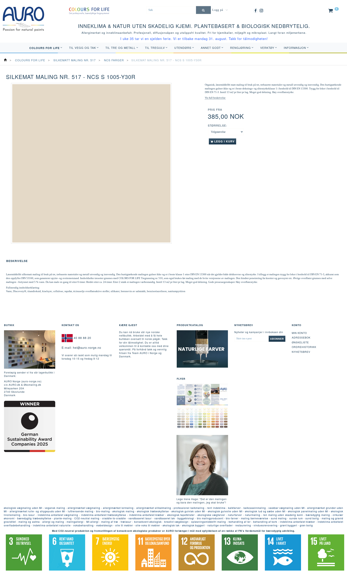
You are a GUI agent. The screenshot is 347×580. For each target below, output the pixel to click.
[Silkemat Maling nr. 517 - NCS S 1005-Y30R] (91, 163)
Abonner (277, 339)
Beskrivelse (17, 261)
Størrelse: (217, 125)
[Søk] (203, 10)
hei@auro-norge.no (87, 348)
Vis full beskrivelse (215, 97)
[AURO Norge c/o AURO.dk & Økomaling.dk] (23, 16)
